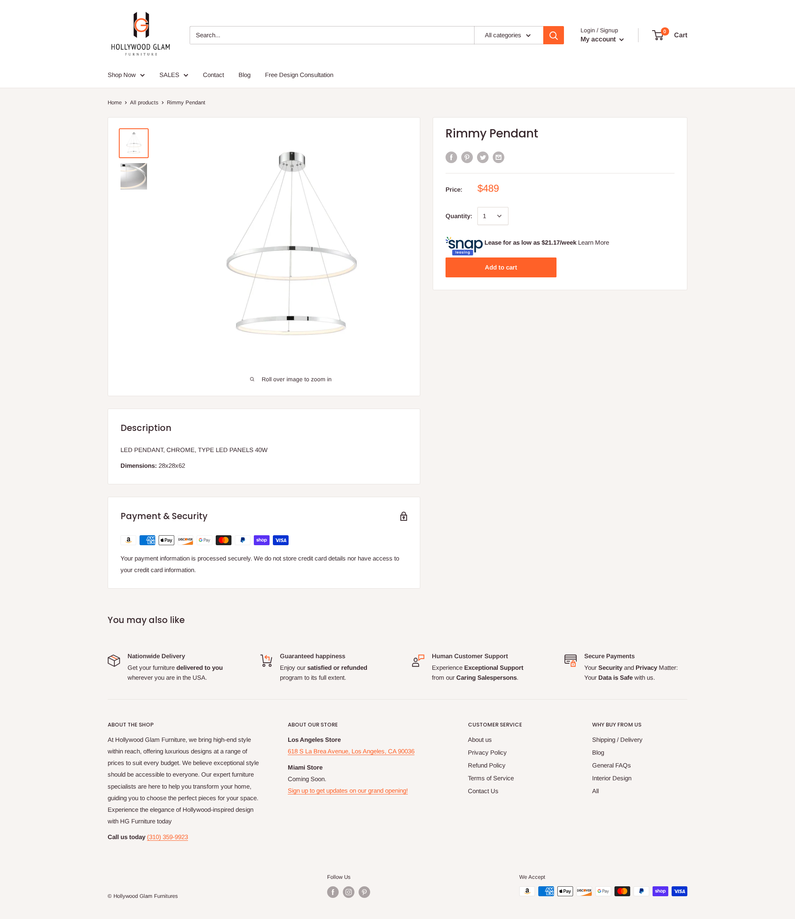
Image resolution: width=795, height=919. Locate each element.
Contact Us (483, 790)
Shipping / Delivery (617, 739)
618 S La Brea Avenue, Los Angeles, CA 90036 (351, 751)
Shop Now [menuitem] (122, 74)
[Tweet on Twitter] (483, 157)
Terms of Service (491, 778)
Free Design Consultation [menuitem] (299, 74)
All (595, 790)
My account (599, 39)
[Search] (553, 35)
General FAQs (611, 765)
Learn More (593, 242)
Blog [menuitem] (244, 74)
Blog (598, 752)
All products (144, 102)
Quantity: (459, 215)
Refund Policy (487, 765)
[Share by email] (498, 157)
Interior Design (611, 778)
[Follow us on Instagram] (348, 892)
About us (480, 739)
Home (115, 102)
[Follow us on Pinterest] (364, 892)
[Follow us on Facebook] (333, 892)
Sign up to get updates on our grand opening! (348, 790)
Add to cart (501, 267)
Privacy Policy (487, 752)
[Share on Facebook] (451, 157)
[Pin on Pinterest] (467, 157)
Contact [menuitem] (213, 74)
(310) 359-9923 (167, 836)
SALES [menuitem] (169, 74)
